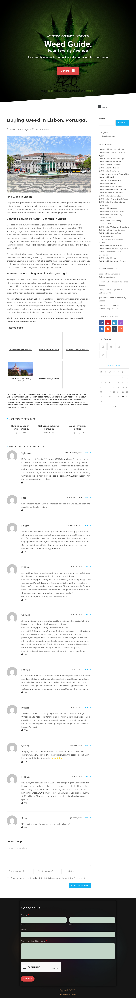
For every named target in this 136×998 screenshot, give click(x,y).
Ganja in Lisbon (62, 399)
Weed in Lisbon (42, 405)
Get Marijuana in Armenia (111, 193)
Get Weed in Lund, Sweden (111, 186)
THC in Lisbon (67, 402)
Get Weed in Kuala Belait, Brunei (113, 249)
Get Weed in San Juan (109, 171)
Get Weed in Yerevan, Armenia (112, 190)
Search (102, 118)
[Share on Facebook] (101, 322)
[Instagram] (119, 346)
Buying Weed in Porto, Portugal (20, 427)
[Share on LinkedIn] (114, 322)
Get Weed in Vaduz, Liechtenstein (114, 227)
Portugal (24, 129)
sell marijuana (70, 283)
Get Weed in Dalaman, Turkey (112, 261)
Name (25, 915)
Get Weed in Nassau (108, 208)
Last (71, 924)
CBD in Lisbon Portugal (41, 397)
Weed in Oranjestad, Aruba (111, 180)
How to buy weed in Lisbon (28, 402)
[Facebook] (111, 346)
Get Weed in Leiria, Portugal (48, 427)
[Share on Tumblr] (114, 329)
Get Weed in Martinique (110, 161)
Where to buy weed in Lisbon (63, 405)
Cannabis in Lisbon (22, 397)
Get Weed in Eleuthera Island (112, 211)
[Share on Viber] (120, 322)
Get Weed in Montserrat (109, 165)
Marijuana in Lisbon (50, 402)
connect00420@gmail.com (59, 459)
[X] (103, 346)
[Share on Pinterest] (108, 322)
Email (24, 929)
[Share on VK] (101, 329)
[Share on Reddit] (108, 329)
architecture (37, 206)
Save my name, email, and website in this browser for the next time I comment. (48, 878)
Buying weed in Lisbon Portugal (26, 394)
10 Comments (42, 129)
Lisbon (13, 129)
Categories (103, 132)
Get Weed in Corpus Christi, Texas (113, 199)
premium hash (75, 302)
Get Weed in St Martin (109, 168)
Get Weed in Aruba (107, 183)
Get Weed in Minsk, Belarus (111, 149)
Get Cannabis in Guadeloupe (111, 158)
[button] (102, 106)
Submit (28, 979)
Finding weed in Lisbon (44, 399)
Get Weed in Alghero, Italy (111, 196)
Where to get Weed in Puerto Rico (114, 174)
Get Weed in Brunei (107, 258)
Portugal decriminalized (30, 228)
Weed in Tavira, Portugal (77, 427)
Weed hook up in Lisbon (24, 405)
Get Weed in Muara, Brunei (111, 245)
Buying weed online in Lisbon (55, 394)
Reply (88, 453)
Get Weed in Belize (107, 177)
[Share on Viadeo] (120, 329)
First (23, 924)
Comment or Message (34, 941)
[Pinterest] (103, 354)
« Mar (113, 406)
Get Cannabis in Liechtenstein (112, 230)
